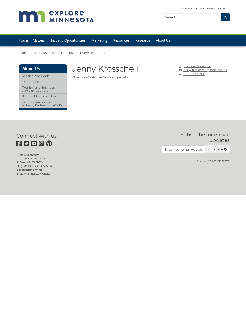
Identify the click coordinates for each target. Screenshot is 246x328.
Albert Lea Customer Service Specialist (80, 52)
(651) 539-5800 (194, 74)
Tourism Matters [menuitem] (32, 40)
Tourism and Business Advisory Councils (38, 89)
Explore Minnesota (218, 8)
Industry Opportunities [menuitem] (68, 40)
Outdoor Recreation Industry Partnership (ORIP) (42, 103)
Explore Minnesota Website (33, 173)
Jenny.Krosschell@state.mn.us (205, 70)
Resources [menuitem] (121, 40)
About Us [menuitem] (163, 40)
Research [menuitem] (142, 40)
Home (24, 52)
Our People (30, 81)
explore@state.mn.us (29, 169)
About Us (40, 52)
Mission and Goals (35, 76)
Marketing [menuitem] (99, 40)
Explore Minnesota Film (39, 96)
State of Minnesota (192, 8)
